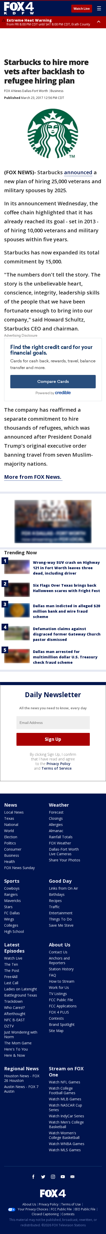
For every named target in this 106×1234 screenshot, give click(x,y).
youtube (63, 1177)
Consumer (12, 849)
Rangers (11, 894)
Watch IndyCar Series (66, 1115)
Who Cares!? (14, 1007)
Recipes (55, 900)
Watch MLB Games (65, 1099)
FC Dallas (12, 912)
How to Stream (61, 981)
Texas (9, 818)
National (11, 824)
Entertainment (61, 912)
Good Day (60, 881)
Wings (9, 919)
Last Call (11, 982)
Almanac (56, 830)
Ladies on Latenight (20, 989)
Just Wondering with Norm (20, 1034)
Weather (59, 805)
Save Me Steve (61, 925)
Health (9, 861)
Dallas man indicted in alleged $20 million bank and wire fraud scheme (66, 611)
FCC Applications (63, 1005)
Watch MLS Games (65, 1149)
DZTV (9, 1026)
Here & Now (14, 1055)
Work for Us (59, 987)
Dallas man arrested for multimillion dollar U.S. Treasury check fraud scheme (65, 657)
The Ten (11, 964)
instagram (53, 1177)
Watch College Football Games (62, 1090)
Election (10, 836)
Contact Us (58, 952)
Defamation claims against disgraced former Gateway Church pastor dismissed (67, 634)
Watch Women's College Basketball (64, 1135)
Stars (8, 906)
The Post (11, 970)
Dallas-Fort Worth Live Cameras (64, 851)
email (72, 1177)
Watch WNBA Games (66, 1143)
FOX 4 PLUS (59, 1012)
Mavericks (12, 900)
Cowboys (12, 888)
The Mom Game (18, 1042)
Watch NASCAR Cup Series (65, 1107)
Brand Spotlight (62, 1024)
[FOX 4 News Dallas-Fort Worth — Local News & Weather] (19, 8)
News (10, 805)
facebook (33, 1177)
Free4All (10, 976)
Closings (56, 818)
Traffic (54, 906)
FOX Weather (60, 843)
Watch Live (82, 9)
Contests (56, 1018)
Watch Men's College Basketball (66, 1124)
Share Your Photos (64, 860)
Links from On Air (63, 888)
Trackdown (13, 1001)
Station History (61, 968)
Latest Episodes (14, 948)
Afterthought (14, 1013)
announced (78, 172)
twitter (43, 1177)
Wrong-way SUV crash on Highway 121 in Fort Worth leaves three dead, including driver (66, 568)
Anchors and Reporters (59, 960)
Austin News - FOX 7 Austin (21, 1089)
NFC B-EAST (14, 1019)
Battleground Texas (20, 995)
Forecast (56, 812)
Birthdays (57, 894)
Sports (11, 881)
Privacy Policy (58, 763)
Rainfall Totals (61, 836)
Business (56, 91)
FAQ (52, 975)
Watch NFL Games (64, 1082)
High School (14, 931)
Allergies (56, 824)
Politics (10, 843)
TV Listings (58, 993)
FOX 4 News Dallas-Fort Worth (26, 91)
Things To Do (60, 919)
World (9, 830)
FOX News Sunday (19, 867)
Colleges (11, 925)
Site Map (56, 1030)
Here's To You (16, 1049)
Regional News (21, 1068)
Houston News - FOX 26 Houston (21, 1078)
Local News (14, 812)
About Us (59, 945)
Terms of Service (56, 768)
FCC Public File (61, 999)
